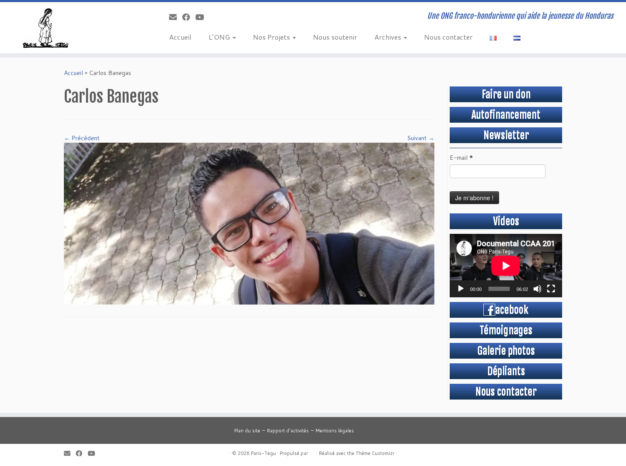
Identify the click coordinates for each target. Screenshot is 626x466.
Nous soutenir (335, 37)
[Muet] (537, 289)
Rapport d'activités (288, 430)
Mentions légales (335, 430)
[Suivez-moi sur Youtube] (202, 17)
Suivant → (420, 138)
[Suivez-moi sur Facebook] (188, 17)
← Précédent (82, 138)
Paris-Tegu (263, 453)
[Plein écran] (551, 289)
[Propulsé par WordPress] (312, 451)
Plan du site (247, 430)
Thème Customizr (375, 453)
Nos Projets (272, 37)
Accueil (180, 37)
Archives (388, 37)
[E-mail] (175, 17)
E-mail (461, 157)
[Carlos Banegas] (249, 223)
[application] (506, 265)
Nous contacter (448, 37)
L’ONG (220, 37)
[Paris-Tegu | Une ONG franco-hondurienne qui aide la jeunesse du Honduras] (72, 27)
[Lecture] (461, 289)
